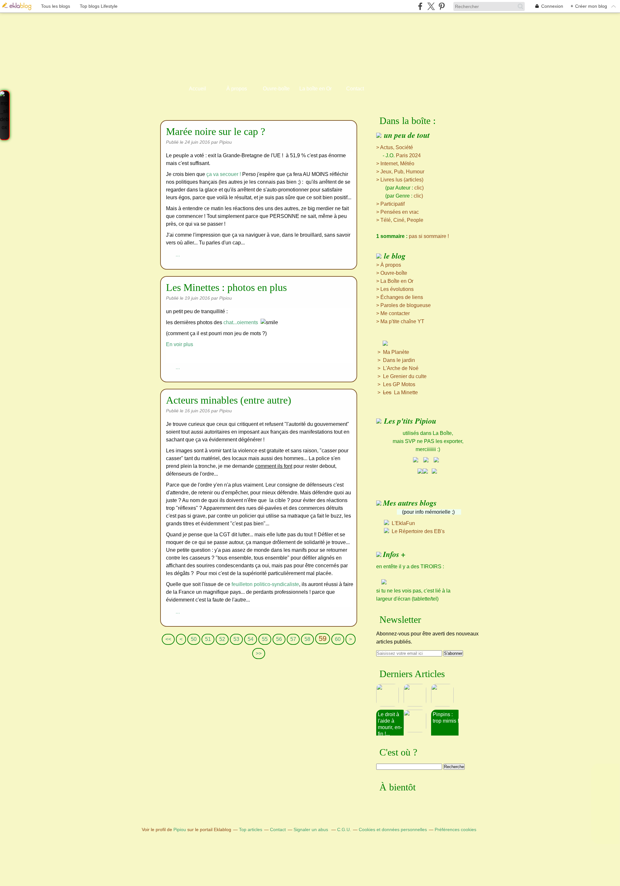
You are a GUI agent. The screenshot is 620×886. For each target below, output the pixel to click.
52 (222, 639)
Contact (355, 88)
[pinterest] (442, 6)
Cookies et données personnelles (393, 829)
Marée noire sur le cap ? (215, 131)
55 (265, 639)
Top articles (250, 829)
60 (338, 639)
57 (293, 639)
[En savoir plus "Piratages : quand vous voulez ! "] (417, 695)
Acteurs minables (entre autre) (228, 400)
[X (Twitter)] (431, 6)
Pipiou (179, 829)
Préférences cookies (455, 829)
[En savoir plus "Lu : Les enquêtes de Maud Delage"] (390, 695)
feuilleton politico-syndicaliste (265, 584)
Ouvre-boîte (276, 88)
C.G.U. (344, 829)
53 (236, 639)
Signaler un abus (311, 829)
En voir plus (179, 344)
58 (307, 639)
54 (250, 639)
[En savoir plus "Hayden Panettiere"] (417, 721)
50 (194, 639)
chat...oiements (240, 322)
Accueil (197, 88)
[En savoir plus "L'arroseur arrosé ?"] (445, 695)
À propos (236, 88)
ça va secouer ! (223, 174)
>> (259, 653)
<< (168, 639)
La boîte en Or (315, 88)
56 (279, 639)
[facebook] (420, 6)
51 (208, 639)
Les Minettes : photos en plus (226, 287)
